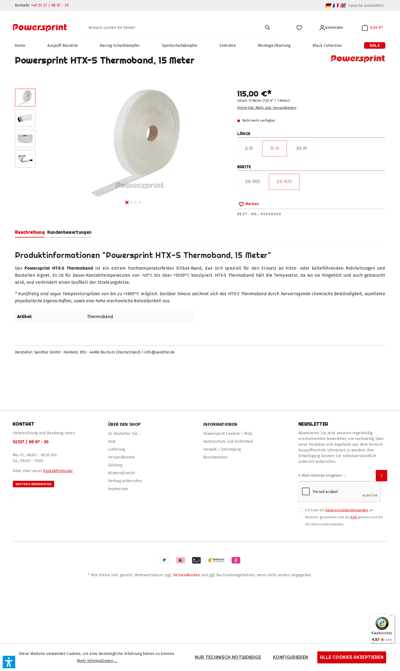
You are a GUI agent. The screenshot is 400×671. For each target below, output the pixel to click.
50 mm (288, 183)
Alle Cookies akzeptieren (351, 657)
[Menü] (391, 617)
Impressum (118, 489)
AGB (111, 441)
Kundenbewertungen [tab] (69, 232)
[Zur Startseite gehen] (40, 27)
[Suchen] (267, 28)
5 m (252, 150)
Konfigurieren (290, 657)
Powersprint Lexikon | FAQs (228, 433)
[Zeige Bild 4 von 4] (140, 202)
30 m (305, 150)
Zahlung (115, 465)
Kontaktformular (58, 471)
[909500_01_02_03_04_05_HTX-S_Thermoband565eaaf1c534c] (133, 143)
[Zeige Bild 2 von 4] (131, 202)
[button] (9, 662)
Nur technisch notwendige (228, 657)
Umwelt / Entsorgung (222, 449)
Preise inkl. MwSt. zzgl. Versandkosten (266, 108)
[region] (121, 148)
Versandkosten (121, 457)
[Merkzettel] (299, 28)
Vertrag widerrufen (33, 484)
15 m (278, 150)
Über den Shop (124, 424)
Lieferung (116, 449)
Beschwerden (215, 457)
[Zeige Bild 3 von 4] (135, 202)
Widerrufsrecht (121, 473)
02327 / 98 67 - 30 (31, 441)
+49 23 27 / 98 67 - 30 (50, 5)
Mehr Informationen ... (97, 660)
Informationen (220, 424)
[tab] (30, 233)
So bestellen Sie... (124, 433)
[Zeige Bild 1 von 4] (127, 202)
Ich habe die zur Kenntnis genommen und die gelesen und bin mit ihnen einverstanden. (344, 517)
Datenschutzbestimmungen (346, 510)
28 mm (256, 183)
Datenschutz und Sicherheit (228, 441)
